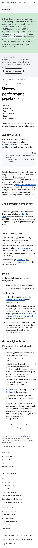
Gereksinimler (6, 460)
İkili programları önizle (9, 467)
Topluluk (19, 536)
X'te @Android (7, 482)
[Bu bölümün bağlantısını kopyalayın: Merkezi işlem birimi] (28, 341)
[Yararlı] (20, 83)
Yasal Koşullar (28, 536)
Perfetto (9, 333)
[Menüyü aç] (3, 2)
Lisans (5, 539)
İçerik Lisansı (28, 436)
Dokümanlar (12, 79)
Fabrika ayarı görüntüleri (10, 470)
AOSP (3, 79)
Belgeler (6, 9)
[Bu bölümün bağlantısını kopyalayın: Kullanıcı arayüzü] (24, 233)
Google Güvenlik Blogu (9, 492)
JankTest (25, 262)
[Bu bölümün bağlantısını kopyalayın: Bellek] (11, 274)
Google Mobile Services (9, 521)
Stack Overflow (7, 525)
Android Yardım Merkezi (10, 511)
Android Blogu (6, 489)
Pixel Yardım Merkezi (8, 515)
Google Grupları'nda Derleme (12, 499)
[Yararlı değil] (23, 83)
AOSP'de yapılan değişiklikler (13, 44)
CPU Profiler (21, 403)
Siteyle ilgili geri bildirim (24, 539)
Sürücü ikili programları (9, 473)
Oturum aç (31, 2)
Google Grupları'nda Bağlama (12, 502)
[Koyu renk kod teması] (32, 153)
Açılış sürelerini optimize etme (25, 185)
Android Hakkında (8, 536)
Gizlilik (11, 539)
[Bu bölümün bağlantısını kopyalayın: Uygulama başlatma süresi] (4, 207)
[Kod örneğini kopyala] (35, 153)
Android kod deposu (8, 456)
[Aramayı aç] (20, 2)
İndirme (4, 463)
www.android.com (8, 518)
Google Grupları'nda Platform (11, 496)
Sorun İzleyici (6, 528)
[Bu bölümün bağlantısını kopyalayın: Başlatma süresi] (23, 135)
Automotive (22, 79)
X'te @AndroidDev (8, 485)
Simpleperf (6, 142)
